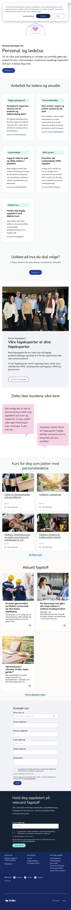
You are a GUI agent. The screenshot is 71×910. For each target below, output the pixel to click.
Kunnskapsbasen (55, 858)
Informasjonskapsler (56, 868)
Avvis (58, 16)
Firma (15, 713)
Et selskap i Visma (33, 863)
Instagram (38, 878)
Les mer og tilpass (28, 16)
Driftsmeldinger (55, 861)
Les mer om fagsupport (18, 379)
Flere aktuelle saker (35, 694)
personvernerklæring (29, 779)
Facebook (17, 878)
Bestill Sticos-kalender (57, 871)
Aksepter (43, 16)
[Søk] (54, 716)
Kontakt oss (9, 70)
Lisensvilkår (54, 863)
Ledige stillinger (32, 861)
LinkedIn (28, 878)
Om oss (29, 858)
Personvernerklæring (57, 866)
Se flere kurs (35, 554)
